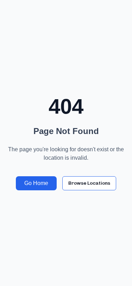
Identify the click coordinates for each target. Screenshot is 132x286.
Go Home (36, 183)
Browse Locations (89, 183)
